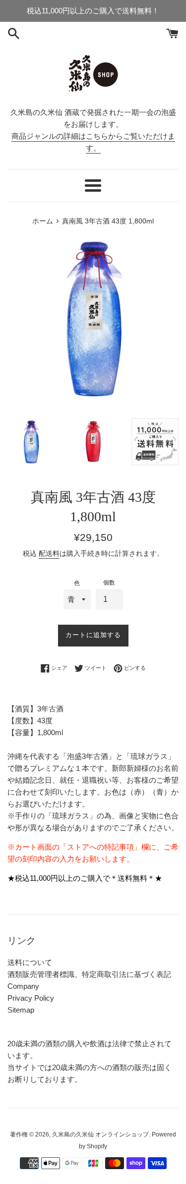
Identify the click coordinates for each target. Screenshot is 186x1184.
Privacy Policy (30, 998)
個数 (109, 582)
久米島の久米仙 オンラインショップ (100, 1134)
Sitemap (20, 1010)
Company (23, 986)
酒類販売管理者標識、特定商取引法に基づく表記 (89, 974)
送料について (29, 962)
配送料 (49, 553)
